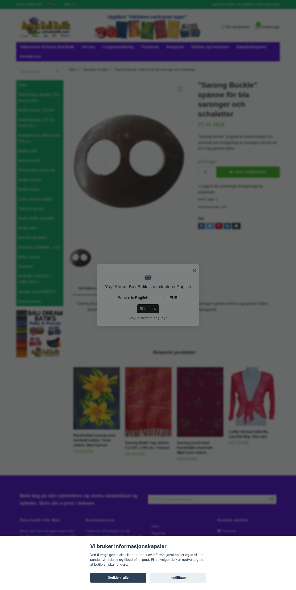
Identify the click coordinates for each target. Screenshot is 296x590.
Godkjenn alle (118, 577)
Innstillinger (178, 577)
